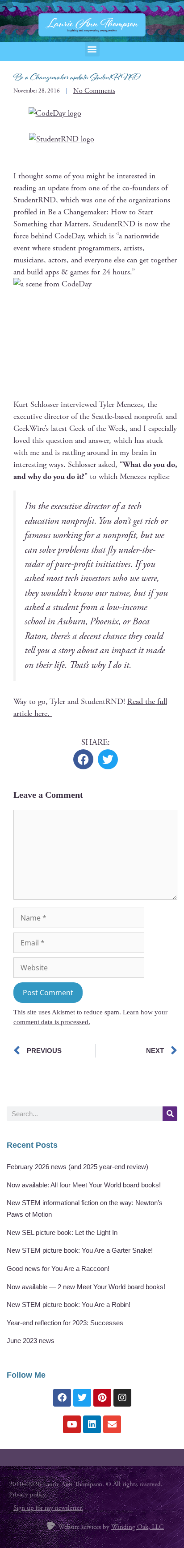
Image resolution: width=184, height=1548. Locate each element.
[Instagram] (122, 1398)
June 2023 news (30, 1340)
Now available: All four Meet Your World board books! (84, 1185)
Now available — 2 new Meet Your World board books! (86, 1287)
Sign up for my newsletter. (48, 1508)
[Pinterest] (102, 1398)
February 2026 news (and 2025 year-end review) (77, 1166)
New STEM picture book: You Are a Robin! (68, 1304)
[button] (92, 49)
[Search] (170, 1113)
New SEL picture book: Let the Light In (62, 1232)
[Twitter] (82, 1398)
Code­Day (69, 236)
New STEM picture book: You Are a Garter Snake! (80, 1250)
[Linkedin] (92, 1424)
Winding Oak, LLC (137, 1527)
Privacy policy (27, 1494)
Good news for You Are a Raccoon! (58, 1268)
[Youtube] (72, 1424)
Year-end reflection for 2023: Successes (65, 1323)
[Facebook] (62, 1398)
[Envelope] (112, 1424)
